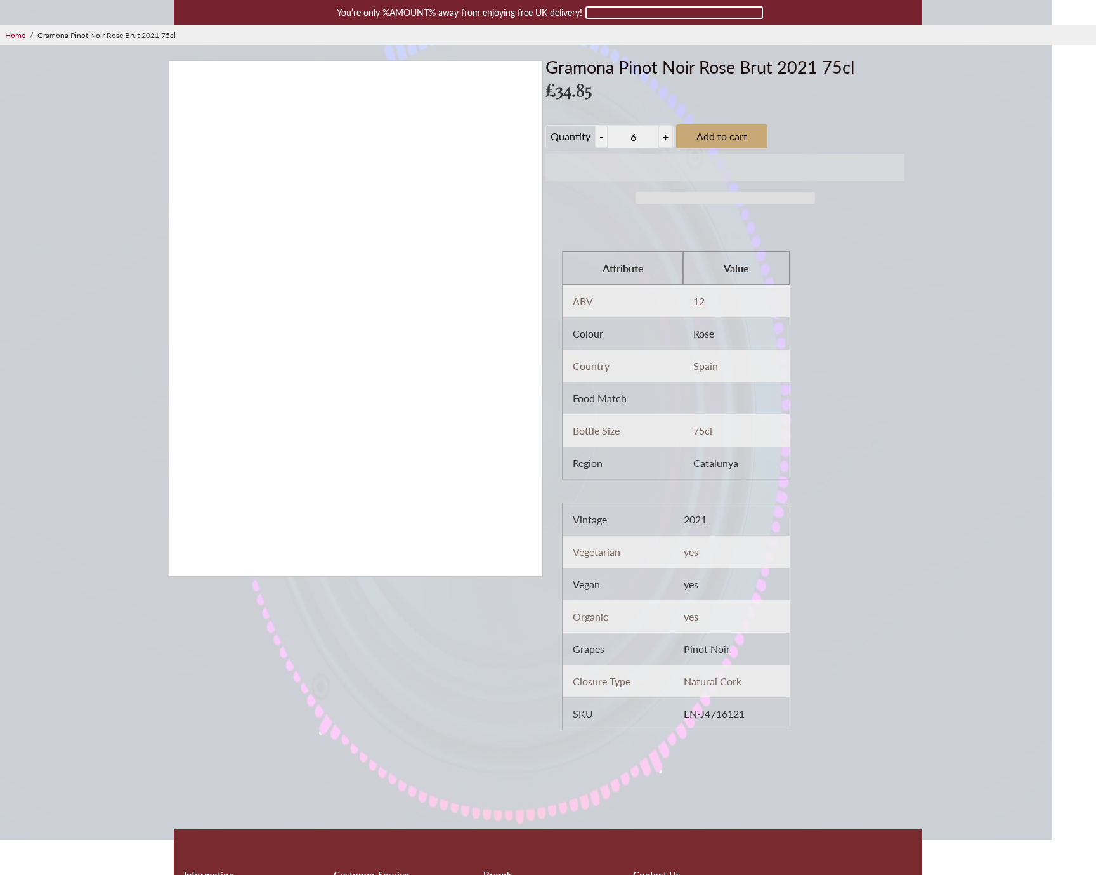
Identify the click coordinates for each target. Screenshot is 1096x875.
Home (15, 35)
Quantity (570, 136)
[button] (724, 167)
